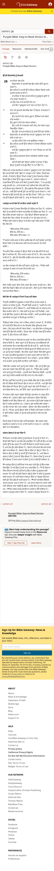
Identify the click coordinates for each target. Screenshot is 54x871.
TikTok (11, 835)
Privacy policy (15, 748)
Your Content (46, 48)
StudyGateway (15, 783)
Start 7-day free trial (15, 543)
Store (10, 707)
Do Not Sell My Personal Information (26, 755)
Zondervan (13, 807)
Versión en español (17, 855)
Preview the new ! (26, 11)
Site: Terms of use (16, 763)
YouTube (12, 842)
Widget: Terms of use (18, 766)
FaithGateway (14, 779)
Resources (17, 48)
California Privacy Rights (20, 752)
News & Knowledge (17, 696)
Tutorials (12, 734)
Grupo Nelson (14, 793)
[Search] (49, 31)
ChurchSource (15, 786)
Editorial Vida (14, 797)
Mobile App (13, 703)
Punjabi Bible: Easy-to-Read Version (26, 513)
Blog (10, 711)
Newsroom (13, 714)
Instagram (13, 828)
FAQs (10, 731)
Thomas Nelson (15, 800)
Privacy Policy (17, 674)
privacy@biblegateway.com (13, 676)
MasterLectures (15, 811)
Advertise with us (16, 741)
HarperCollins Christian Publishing (24, 790)
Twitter (11, 838)
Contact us (13, 745)
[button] (50, 4)
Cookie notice (14, 759)
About (11, 693)
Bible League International (28, 520)
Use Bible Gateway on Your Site (23, 738)
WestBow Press (15, 804)
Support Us (13, 718)
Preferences (14, 858)
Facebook (12, 824)
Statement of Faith (17, 700)
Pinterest (12, 831)
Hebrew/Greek (31, 48)
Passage (5, 48)
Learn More (36, 543)
